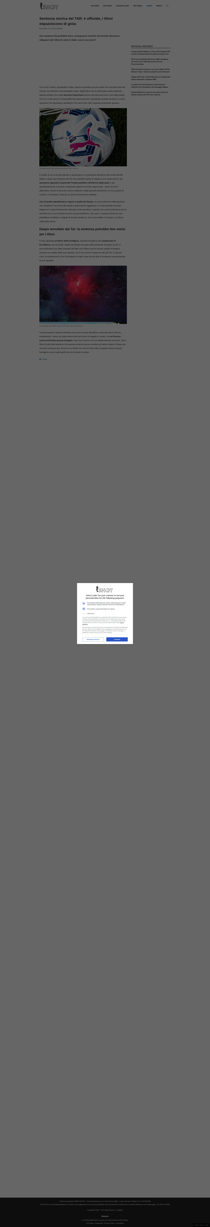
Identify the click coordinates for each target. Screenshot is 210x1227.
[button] (105, 613)
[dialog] (105, 613)
